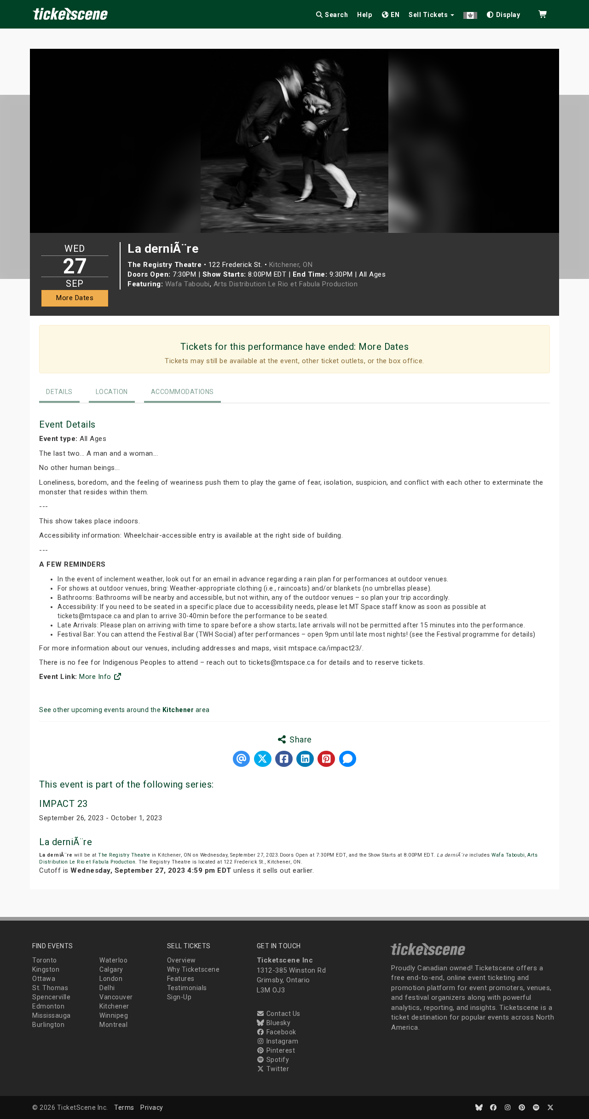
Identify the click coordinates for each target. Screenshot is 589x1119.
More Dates (74, 298)
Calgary (111, 969)
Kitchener (114, 1006)
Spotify (277, 1059)
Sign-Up (179, 997)
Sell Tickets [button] (429, 14)
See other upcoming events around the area (124, 709)
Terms (124, 1107)
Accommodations (182, 391)
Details (59, 391)
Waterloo (113, 960)
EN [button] (394, 14)
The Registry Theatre (124, 855)
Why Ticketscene (193, 969)
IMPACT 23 (63, 803)
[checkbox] (503, 13)
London (110, 978)
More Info (96, 677)
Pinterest (280, 1050)
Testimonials (187, 987)
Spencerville (51, 997)
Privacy (151, 1107)
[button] (470, 13)
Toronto (44, 960)
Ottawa (43, 978)
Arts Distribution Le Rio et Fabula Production (286, 284)
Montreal (113, 1024)
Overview (181, 960)
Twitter (277, 1069)
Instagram (281, 1041)
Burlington (48, 1024)
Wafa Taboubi (187, 284)
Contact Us (282, 1013)
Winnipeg (113, 1015)
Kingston (45, 969)
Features (181, 978)
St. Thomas (50, 987)
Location (112, 391)
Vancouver (116, 997)
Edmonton (48, 1006)
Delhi (107, 987)
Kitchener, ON (291, 265)
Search (335, 14)
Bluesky (277, 1022)
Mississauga (51, 1015)
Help (364, 14)
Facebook (280, 1032)
